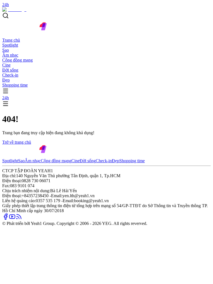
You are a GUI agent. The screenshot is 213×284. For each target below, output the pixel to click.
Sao (5, 50)
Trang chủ (11, 40)
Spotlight (10, 45)
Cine (6, 65)
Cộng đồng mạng (17, 60)
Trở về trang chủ (16, 142)
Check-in (10, 75)
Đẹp (6, 80)
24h (5, 97)
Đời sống (10, 70)
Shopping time (15, 85)
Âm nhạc (10, 55)
